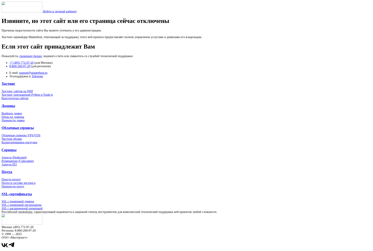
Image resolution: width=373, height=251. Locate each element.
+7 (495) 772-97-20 (21, 62)
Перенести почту (13, 186)
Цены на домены (13, 117)
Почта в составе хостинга (18, 183)
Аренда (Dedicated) (14, 157)
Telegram (37, 76)
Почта (7, 172)
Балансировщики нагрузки (19, 142)
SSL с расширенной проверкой (22, 208)
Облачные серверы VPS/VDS (21, 135)
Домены (8, 106)
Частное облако (12, 138)
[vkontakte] (5, 246)
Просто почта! (11, 179)
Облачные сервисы (18, 128)
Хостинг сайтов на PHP (17, 91)
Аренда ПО (9, 164)
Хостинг (8, 84)
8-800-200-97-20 (19, 66)
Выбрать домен (12, 113)
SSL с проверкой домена (18, 201)
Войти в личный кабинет (60, 11)
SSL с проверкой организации (22, 205)
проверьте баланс (30, 56)
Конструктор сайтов (15, 98)
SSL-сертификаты (17, 194)
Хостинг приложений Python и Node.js (27, 94)
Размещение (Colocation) (18, 161)
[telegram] (11, 246)
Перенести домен (13, 120)
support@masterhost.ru (33, 72)
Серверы (9, 150)
